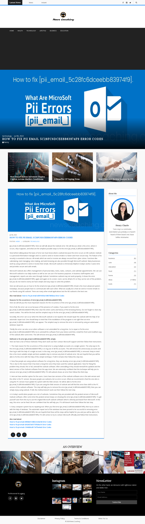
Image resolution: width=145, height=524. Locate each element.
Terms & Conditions (81, 518)
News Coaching (75, 521)
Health (20, 31)
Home (12, 31)
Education (64, 31)
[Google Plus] (24, 435)
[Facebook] (13, 435)
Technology (31, 31)
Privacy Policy (60, 518)
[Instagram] (16, 498)
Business (53, 31)
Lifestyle (43, 31)
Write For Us (103, 518)
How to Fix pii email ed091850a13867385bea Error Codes (43, 296)
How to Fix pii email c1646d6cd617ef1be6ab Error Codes (30, 427)
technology (7, 136)
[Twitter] (18, 435)
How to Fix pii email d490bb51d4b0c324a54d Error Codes (31, 422)
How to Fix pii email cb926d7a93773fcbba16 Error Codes (30, 424)
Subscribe (116, 502)
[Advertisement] (72, 53)
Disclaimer (41, 518)
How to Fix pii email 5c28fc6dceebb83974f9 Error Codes (41, 237)
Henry (18, 241)
